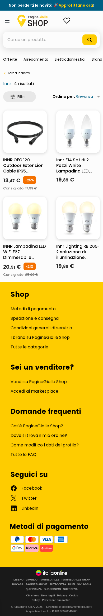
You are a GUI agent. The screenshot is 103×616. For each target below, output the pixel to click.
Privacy (62, 595)
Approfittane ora (76, 5)
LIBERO (18, 579)
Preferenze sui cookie (56, 600)
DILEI (71, 584)
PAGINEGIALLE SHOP (76, 579)
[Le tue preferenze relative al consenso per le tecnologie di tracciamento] (94, 607)
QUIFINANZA (34, 589)
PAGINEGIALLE (49, 579)
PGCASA (18, 584)
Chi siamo (32, 595)
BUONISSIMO (52, 589)
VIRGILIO (32, 579)
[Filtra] (19, 96)
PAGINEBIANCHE (37, 584)
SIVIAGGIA (84, 584)
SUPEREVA (70, 589)
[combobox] (51, 40)
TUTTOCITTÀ (58, 584)
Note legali (48, 595)
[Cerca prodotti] (89, 39)
